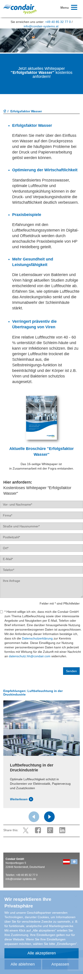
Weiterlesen (19, 799)
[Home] (4, 111)
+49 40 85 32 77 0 (58, 22)
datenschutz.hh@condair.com (30, 656)
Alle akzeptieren (41, 953)
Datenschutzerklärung (37, 638)
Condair (20, 9)
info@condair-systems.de (21, 879)
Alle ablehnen (23, 964)
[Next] (49, 816)
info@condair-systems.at (41, 26)
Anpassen (60, 964)
